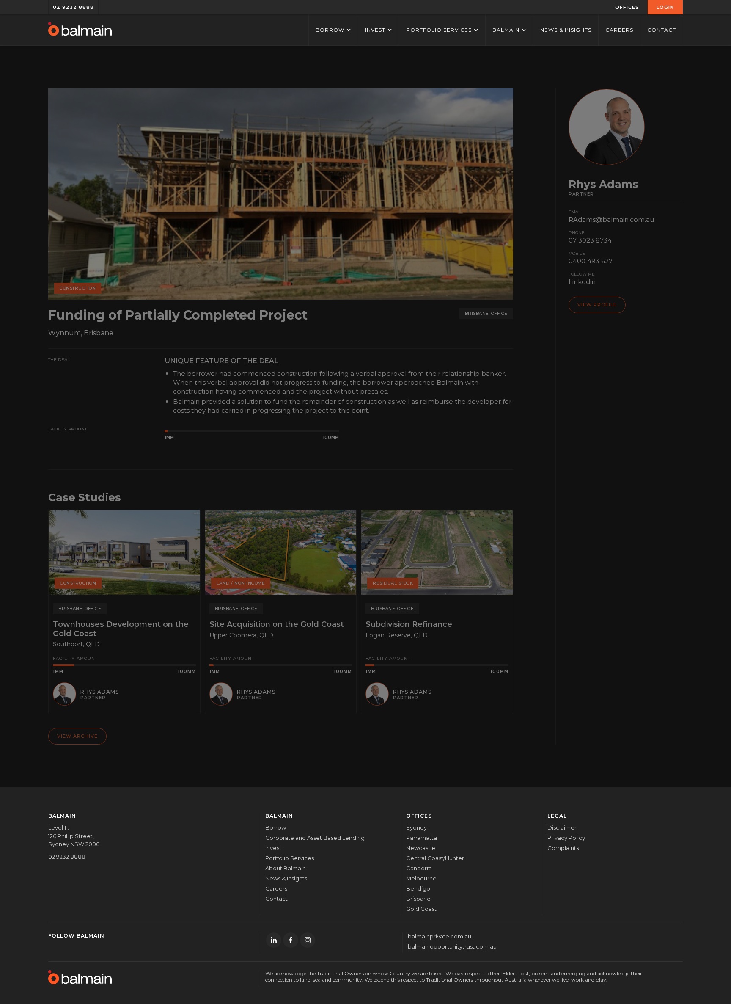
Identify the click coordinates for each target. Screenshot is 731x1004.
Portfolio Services (289, 858)
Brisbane (418, 898)
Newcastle (420, 847)
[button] (627, 7)
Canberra (419, 868)
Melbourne (421, 878)
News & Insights (565, 30)
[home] (80, 29)
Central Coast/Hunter (435, 858)
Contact (661, 30)
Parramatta (421, 837)
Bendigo (418, 888)
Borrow (275, 827)
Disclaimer (562, 827)
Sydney (416, 827)
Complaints (563, 847)
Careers (619, 30)
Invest (273, 847)
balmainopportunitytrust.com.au (452, 946)
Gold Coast (421, 908)
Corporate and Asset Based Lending (315, 837)
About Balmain (285, 868)
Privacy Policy (566, 837)
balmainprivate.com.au (439, 936)
